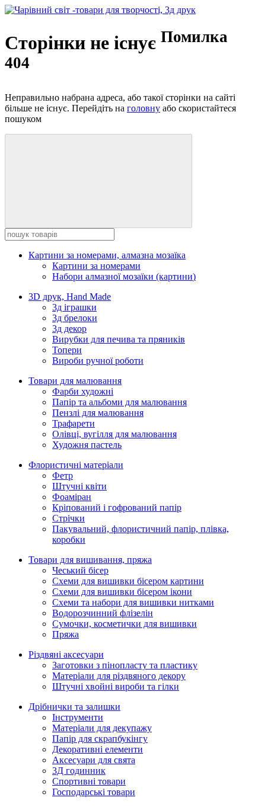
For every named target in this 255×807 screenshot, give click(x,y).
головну (143, 108)
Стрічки (68, 518)
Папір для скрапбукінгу (100, 739)
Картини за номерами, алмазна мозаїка (107, 255)
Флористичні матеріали (75, 465)
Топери (67, 350)
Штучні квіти (79, 486)
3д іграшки (74, 307)
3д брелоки (74, 318)
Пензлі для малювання (98, 413)
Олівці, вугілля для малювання (114, 434)
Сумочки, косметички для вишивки (124, 624)
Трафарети (73, 423)
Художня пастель (87, 445)
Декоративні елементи (97, 749)
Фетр (62, 475)
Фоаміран (71, 497)
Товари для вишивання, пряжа (90, 560)
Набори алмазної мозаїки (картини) (124, 276)
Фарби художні (82, 391)
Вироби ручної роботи (98, 361)
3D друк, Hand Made (69, 297)
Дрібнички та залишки (74, 707)
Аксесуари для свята (93, 760)
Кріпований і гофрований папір (116, 507)
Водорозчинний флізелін (102, 613)
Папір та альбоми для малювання (119, 402)
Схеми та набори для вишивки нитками (133, 602)
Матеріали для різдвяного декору (119, 676)
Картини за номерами (96, 266)
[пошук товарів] (98, 181)
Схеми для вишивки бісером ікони (122, 592)
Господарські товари (93, 792)
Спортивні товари (89, 781)
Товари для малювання (75, 381)
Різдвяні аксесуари (66, 654)
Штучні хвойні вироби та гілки (115, 686)
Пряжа (65, 634)
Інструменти (77, 717)
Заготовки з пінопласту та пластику (124, 665)
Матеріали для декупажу (102, 728)
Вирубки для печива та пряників (118, 339)
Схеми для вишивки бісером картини (128, 581)
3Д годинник (79, 771)
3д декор (69, 329)
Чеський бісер (80, 570)
